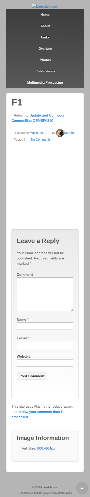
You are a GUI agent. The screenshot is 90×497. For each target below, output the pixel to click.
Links (45, 37)
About (45, 26)
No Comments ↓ (42, 139)
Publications (45, 71)
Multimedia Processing (45, 82)
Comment (25, 274)
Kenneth (70, 133)
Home (45, 15)
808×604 (44, 448)
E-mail (22, 338)
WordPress (65, 492)
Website (23, 356)
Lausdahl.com (49, 487)
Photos (45, 60)
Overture (45, 48)
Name (21, 319)
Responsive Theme (30, 492)
